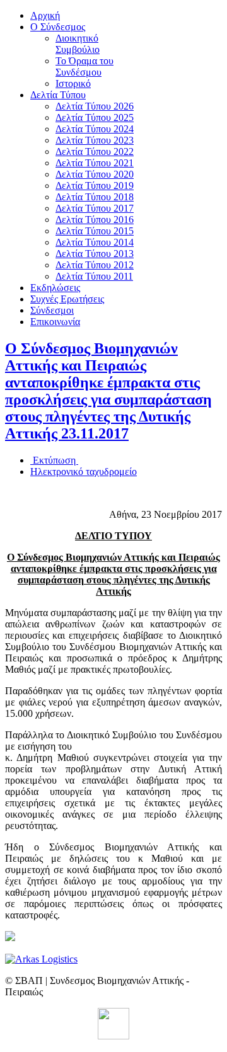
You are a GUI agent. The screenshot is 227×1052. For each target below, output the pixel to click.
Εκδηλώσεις (55, 287)
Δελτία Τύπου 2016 (94, 219)
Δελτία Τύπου (58, 94)
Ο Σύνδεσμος (57, 26)
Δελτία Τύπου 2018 (94, 197)
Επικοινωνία (55, 321)
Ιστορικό (73, 83)
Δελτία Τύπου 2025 (94, 117)
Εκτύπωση (54, 460)
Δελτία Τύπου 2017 (94, 208)
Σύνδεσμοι (52, 310)
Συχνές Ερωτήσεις (67, 299)
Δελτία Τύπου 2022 (94, 151)
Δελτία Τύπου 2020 (94, 174)
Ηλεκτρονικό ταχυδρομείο (83, 471)
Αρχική (45, 15)
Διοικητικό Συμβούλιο (77, 44)
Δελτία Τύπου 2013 (94, 253)
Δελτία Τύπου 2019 (94, 185)
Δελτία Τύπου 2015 (94, 231)
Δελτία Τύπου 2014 (94, 242)
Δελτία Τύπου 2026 (94, 106)
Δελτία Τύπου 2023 (94, 140)
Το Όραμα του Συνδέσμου (84, 66)
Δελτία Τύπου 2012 (94, 265)
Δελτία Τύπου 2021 (94, 162)
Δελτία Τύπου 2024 (94, 128)
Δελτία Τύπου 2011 (94, 276)
